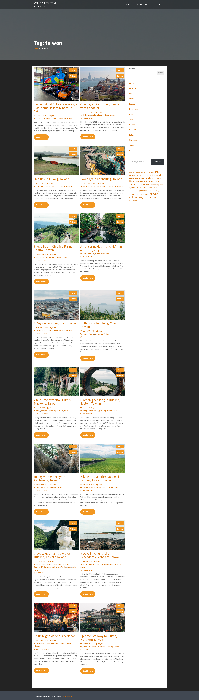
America (132, 88)
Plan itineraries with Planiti (148, 5)
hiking (38, 411)
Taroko (63, 567)
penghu (111, 564)
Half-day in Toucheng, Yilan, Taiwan (98, 325)
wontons (37, 570)
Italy (131, 114)
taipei (43, 186)
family (148, 178)
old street (103, 647)
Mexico (132, 124)
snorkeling (132, 194)
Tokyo (141, 197)
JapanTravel (143, 184)
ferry (153, 178)
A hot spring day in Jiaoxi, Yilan (101, 246)
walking (159, 198)
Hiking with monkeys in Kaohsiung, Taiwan (49, 478)
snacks (62, 643)
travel (66, 118)
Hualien (109, 411)
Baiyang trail (40, 564)
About (129, 5)
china (157, 171)
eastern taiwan (93, 411)
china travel (132, 175)
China (131, 99)
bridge (152, 172)
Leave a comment (88, 118)
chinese (139, 175)
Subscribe (158, 161)
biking (85, 411)
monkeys (53, 487)
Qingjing (48, 257)
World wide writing (45, 2)
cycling (144, 175)
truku (74, 567)
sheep (54, 257)
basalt (85, 564)
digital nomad (156, 175)
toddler (112, 115)
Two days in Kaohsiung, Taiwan (101, 179)
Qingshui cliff (38, 567)
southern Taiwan (97, 115)
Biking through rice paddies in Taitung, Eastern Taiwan (100, 478)
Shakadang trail (49, 567)
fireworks (99, 564)
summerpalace (140, 194)
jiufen (85, 647)
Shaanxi (152, 191)
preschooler (52, 118)
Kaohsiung (86, 115)
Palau (131, 135)
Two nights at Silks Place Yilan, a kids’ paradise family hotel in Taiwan (55, 107)
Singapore (133, 140)
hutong (148, 181)
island (106, 564)
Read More (40, 137)
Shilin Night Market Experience (54, 636)
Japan (131, 119)
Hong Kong (133, 109)
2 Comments (86, 649)
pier (137, 191)
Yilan (70, 118)
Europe (132, 104)
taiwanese (37, 646)
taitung (104, 487)
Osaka (157, 188)
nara (161, 185)
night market (40, 330)
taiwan (60, 118)
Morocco (132, 130)
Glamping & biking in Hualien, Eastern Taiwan (100, 401)
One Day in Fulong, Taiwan (51, 179)
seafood (118, 564)
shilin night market (52, 643)
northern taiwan (42, 118)
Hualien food (56, 564)
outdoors (97, 487)
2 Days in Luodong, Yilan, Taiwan (56, 323)
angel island (132, 172)
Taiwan (73, 76)
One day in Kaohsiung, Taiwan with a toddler (100, 106)
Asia (73, 70)
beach (38, 186)
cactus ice (91, 564)
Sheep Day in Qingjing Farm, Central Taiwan (53, 248)
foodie (85, 186)
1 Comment (40, 573)
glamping (102, 411)
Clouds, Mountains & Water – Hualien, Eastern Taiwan (53, 555)
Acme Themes (67, 696)
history (137, 181)
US (130, 150)
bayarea (138, 172)
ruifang (110, 647)
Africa (131, 83)
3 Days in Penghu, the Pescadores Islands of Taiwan (100, 555)
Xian (130, 201)
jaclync (51, 116)
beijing (143, 172)
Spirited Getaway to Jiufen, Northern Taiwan (98, 638)
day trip (149, 175)
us (155, 198)
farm (37, 257)
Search (132, 69)
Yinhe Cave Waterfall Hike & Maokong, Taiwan (52, 401)
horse (42, 257)
